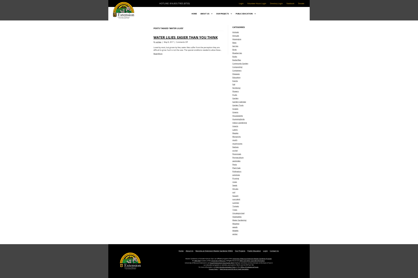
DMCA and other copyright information (252, 261)
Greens (235, 112)
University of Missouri (218, 261)
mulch (234, 140)
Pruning (235, 178)
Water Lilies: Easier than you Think (185, 37)
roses (234, 182)
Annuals (235, 35)
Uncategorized (238, 213)
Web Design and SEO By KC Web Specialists (234, 269)
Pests (234, 164)
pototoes (236, 175)
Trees (234, 210)
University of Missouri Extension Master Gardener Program (252, 259)
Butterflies (236, 60)
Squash (235, 196)
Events (235, 81)
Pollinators (236, 171)
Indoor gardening (239, 123)
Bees (234, 42)
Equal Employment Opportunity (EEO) (222, 263)
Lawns (235, 130)
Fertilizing (236, 88)
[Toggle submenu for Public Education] (255, 13)
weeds (235, 227)
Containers (236, 70)
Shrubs (235, 189)
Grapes (235, 109)
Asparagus (236, 39)
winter (235, 234)
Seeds (234, 185)
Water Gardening (239, 220)
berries (235, 46)
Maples (235, 133)
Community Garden (240, 63)
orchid (235, 150)
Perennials (236, 154)
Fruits (234, 95)
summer (235, 203)
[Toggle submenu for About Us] (211, 13)
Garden (235, 98)
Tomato (235, 206)
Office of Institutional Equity (249, 267)
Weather (235, 224)
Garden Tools (238, 105)
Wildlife (235, 230)
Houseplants (237, 116)
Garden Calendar (239, 102)
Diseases (236, 74)
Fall (233, 84)
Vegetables (237, 217)
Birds (234, 49)
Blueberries (237, 53)
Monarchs (236, 136)
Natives (235, 147)
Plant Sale (236, 168)
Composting (237, 67)
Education (236, 77)
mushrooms (237, 143)
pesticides (236, 161)
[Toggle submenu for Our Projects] (231, 13)
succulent (236, 199)
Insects (235, 126)
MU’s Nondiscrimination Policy (226, 267)
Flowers (235, 91)
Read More (157, 54)
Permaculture (238, 157)
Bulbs (234, 56)
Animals (235, 32)
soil (233, 192)
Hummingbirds (238, 119)
